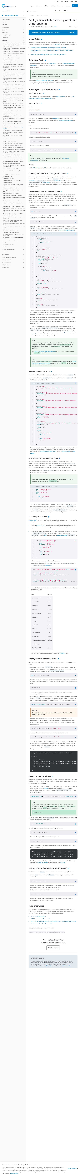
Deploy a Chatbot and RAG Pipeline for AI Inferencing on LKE (14, 119)
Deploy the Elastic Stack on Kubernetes (10, 139)
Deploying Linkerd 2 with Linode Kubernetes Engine (13, 147)
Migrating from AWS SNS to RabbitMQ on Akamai (12, 195)
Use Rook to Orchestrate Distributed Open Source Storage (12, 241)
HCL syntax (46, 84)
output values (34, 334)
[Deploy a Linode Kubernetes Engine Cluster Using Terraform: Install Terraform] (43, 93)
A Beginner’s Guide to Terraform (44, 80)
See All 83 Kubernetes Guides (8, 244)
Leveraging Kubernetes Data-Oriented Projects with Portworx (13, 185)
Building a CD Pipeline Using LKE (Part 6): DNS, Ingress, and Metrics (13, 92)
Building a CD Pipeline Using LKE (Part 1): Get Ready (13, 64)
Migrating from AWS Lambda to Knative (11, 193)
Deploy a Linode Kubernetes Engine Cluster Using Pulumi (12, 124)
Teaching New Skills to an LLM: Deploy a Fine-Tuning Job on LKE (14, 227)
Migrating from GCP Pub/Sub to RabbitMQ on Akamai (13, 206)
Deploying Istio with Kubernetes (9, 141)
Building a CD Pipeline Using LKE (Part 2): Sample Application (12, 79)
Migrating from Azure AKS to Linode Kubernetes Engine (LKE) (14, 198)
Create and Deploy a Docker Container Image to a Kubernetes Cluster (12, 115)
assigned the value (62, 535)
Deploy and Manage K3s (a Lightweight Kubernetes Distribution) (13, 133)
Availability (62, 653)
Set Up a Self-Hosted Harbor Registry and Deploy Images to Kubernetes (14, 217)
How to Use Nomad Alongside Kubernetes (11, 163)
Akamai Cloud (32, 15)
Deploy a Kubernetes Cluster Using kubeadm (12, 121)
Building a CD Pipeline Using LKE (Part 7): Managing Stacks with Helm (13, 95)
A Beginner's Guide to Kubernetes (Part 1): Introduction (14, 42)
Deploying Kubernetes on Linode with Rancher (12, 145)
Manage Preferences (72, 1168)
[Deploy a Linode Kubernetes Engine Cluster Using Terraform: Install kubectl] (41, 103)
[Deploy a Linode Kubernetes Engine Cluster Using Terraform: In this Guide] (41, 39)
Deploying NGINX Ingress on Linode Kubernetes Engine (14, 149)
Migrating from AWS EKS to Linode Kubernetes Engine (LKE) (13, 190)
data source (48, 565)
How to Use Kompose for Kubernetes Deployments (13, 161)
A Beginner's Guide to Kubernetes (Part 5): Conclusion (13, 53)
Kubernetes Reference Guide (8, 178)
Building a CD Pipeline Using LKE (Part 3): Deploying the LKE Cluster (14, 82)
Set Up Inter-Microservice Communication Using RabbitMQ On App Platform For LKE (12, 221)
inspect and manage (42, 862)
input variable (57, 180)
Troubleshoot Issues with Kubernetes (10, 230)
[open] (78, 10)
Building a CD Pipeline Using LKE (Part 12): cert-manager (14, 72)
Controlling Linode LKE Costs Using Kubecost (12, 110)
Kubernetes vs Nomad (7, 182)
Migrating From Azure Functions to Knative (11, 200)
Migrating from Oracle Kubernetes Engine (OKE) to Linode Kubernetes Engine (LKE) (13, 214)
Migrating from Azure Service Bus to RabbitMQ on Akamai (13, 203)
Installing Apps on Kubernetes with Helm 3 (11, 174)
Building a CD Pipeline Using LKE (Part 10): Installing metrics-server (13, 67)
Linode (54, 26)
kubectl (64, 47)
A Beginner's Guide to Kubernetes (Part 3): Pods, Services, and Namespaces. (14, 49)
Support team (50, 966)
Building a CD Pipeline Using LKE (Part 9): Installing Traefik (13, 100)
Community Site (67, 966)
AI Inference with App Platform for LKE (10, 62)
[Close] (77, 1168)
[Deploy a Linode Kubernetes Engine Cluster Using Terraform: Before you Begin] (45, 60)
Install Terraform (60, 96)
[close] (24, 11)
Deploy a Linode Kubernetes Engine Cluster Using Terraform (13, 127)
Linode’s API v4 (52, 63)
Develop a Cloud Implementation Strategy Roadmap (13, 159)
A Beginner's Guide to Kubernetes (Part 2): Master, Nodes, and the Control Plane (14, 45)
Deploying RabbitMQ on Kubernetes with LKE (12, 154)
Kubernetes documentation (66, 120)
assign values (46, 182)
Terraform (57, 44)
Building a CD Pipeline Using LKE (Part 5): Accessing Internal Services (13, 88)
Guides (39, 15)
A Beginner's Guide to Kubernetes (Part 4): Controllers (13, 51)
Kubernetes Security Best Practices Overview (11, 180)
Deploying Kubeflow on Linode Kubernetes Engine (13, 143)
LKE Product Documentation (38, 916)
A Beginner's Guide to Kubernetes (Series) (11, 55)
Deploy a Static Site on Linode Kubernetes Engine (12, 130)
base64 (46, 788)
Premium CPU (40, 525)
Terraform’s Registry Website (66, 230)
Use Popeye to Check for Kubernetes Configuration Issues (13, 238)
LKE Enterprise (32, 520)
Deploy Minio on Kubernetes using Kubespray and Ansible (13, 136)
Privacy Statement (14, 1173)
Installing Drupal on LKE (7, 176)
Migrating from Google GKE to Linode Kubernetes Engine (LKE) (14, 211)
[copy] (76, 114)
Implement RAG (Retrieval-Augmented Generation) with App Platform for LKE (14, 166)
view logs (62, 862)
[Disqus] (53, 991)
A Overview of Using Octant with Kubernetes (11, 57)
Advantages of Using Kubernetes (9, 60)
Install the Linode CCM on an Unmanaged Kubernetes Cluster (13, 171)
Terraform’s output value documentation (45, 351)
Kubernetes (45, 15)
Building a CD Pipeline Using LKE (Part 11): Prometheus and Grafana (14, 70)
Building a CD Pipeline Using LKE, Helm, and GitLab (13, 103)
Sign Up (72, 32)
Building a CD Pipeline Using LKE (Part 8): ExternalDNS (13, 98)
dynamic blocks (68, 332)
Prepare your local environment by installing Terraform (45, 47)
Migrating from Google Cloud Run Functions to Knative (14, 208)
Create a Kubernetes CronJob (9, 113)
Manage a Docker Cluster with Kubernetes (11, 187)
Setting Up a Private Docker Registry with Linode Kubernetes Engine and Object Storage (53, 921)
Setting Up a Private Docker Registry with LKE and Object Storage (14, 224)
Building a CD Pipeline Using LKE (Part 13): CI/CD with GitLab (13, 75)
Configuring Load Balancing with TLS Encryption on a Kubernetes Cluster (13, 108)
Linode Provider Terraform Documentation (42, 924)
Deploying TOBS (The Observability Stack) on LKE (12, 157)
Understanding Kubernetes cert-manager (11, 232)
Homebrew (37, 110)
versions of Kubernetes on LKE (48, 451)
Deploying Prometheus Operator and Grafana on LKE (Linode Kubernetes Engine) (13, 152)
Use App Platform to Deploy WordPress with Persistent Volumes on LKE (13, 235)
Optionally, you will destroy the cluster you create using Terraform (48, 54)
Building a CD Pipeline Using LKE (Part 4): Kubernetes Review (13, 85)
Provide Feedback (53, 948)
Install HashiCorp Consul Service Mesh (10, 168)
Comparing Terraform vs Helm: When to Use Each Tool (13, 105)
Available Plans (66, 451)
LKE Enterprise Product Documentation (41, 919)
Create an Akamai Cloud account (40, 32)
